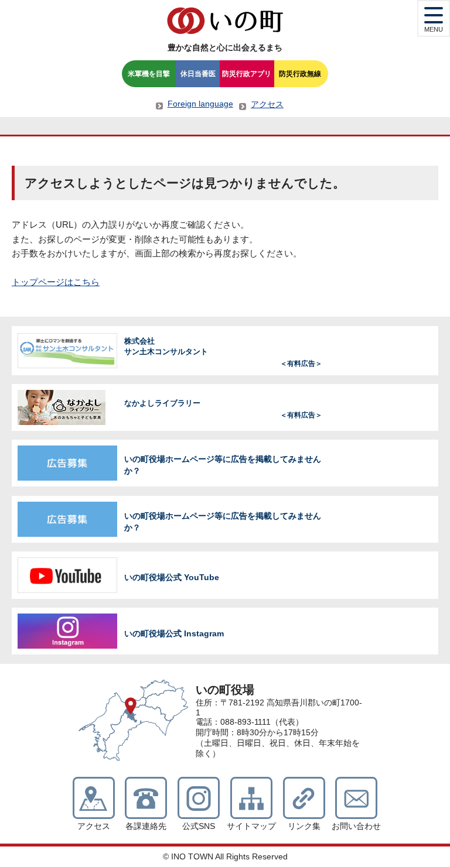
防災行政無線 (300, 73)
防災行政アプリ (246, 73)
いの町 (225, 20)
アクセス (267, 104)
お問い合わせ (356, 826)
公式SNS (198, 826)
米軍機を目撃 (149, 73)
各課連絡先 (145, 826)
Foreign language (200, 103)
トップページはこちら (56, 282)
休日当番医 (198, 73)
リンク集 (304, 826)
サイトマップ (251, 826)
